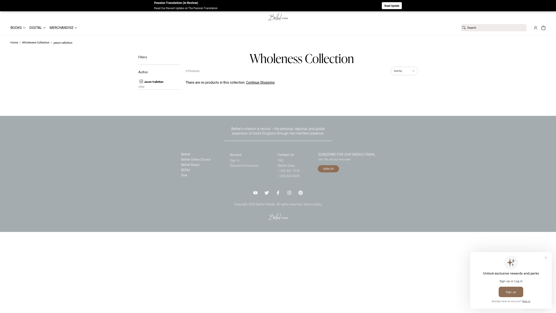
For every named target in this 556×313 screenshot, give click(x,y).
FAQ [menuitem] (280, 160)
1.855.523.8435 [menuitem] (289, 176)
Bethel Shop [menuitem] (286, 165)
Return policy (313, 204)
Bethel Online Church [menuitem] (196, 159)
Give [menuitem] (184, 175)
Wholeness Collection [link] (36, 42)
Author (143, 72)
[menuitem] (16, 27)
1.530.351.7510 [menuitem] (289, 170)
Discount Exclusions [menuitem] (244, 165)
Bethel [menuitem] (185, 154)
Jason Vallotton (153, 82)
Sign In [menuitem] (234, 160)
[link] (278, 14)
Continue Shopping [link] (260, 82)
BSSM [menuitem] (185, 170)
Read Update (391, 5)
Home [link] (14, 42)
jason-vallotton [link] (63, 42)
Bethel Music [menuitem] (190, 164)
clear (141, 86)
